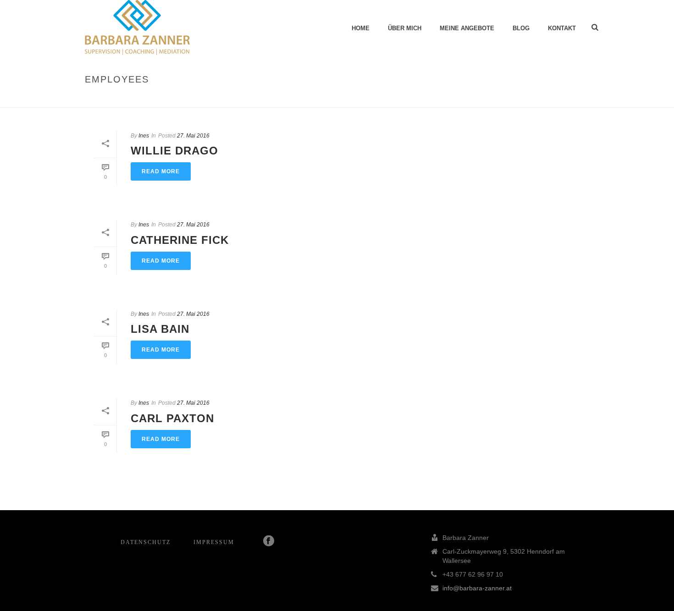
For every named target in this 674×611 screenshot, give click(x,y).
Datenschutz (146, 542)
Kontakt (562, 28)
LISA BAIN (160, 329)
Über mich (404, 28)
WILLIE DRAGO (174, 150)
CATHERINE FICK (180, 240)
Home (361, 28)
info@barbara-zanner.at (477, 588)
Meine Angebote (467, 28)
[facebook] (268, 541)
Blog (521, 28)
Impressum (213, 542)
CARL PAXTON (172, 418)
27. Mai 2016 (193, 135)
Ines (143, 135)
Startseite (526, 98)
